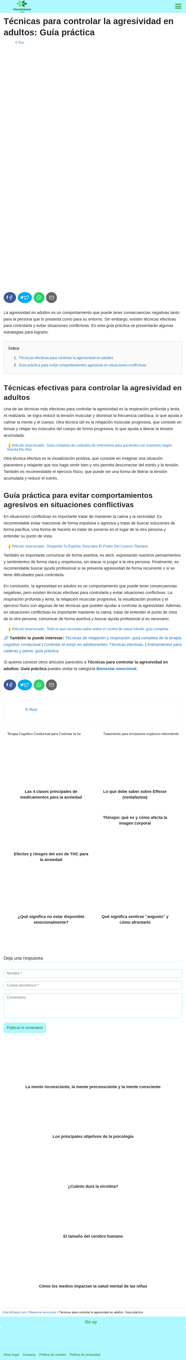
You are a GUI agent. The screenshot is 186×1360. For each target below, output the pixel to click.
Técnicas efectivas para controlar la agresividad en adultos (66, 358)
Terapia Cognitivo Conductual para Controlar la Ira (44, 734)
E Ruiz (19, 42)
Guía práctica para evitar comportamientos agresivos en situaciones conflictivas (82, 365)
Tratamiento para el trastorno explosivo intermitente (141, 734)
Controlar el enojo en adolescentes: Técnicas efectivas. (94, 644)
